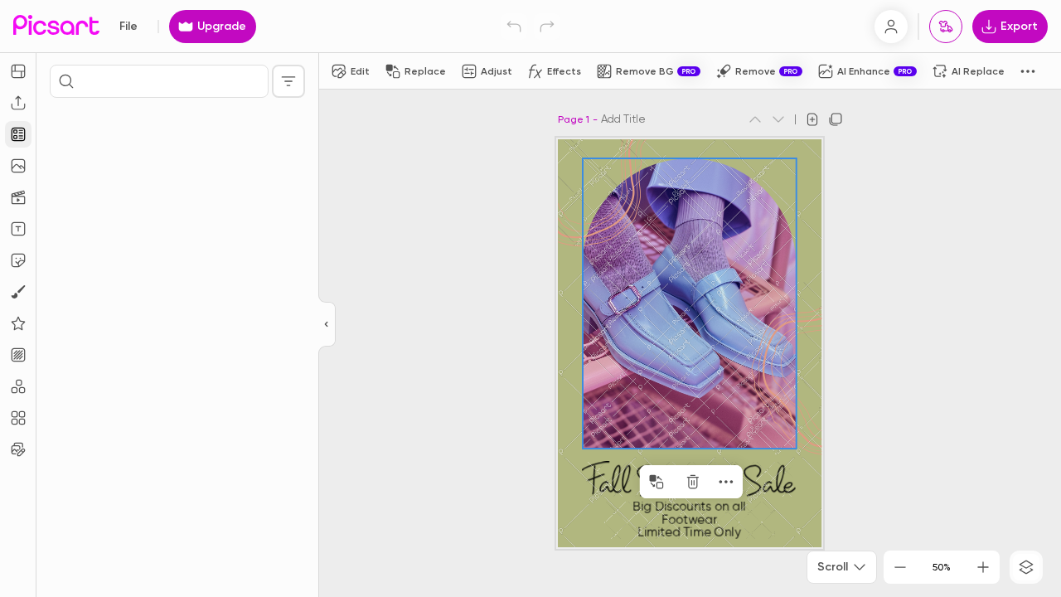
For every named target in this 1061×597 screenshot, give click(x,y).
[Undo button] (514, 26)
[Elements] (18, 323)
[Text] (18, 229)
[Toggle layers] (1026, 567)
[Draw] (18, 292)
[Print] (945, 26)
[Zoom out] (900, 567)
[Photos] (18, 166)
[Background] (18, 355)
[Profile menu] (891, 26)
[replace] (656, 481)
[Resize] (18, 71)
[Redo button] (547, 26)
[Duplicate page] (835, 119)
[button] (530, 298)
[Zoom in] (983, 567)
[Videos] (18, 197)
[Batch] (18, 449)
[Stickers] (18, 260)
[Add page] (812, 119)
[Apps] (18, 386)
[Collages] (18, 418)
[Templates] (18, 134)
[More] (726, 481)
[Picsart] (56, 26)
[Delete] (693, 481)
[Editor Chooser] (327, 325)
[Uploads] (18, 103)
